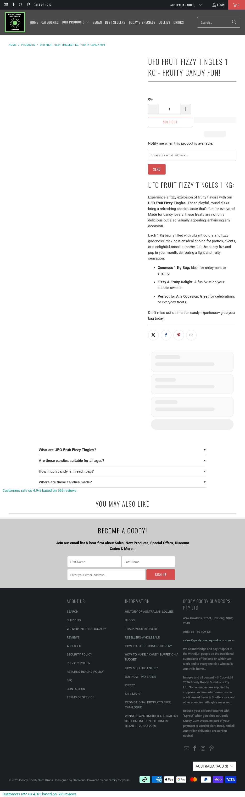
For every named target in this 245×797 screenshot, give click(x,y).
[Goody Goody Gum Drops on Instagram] (21, 5)
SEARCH (72, 611)
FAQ (69, 680)
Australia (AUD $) (183, 5)
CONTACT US (76, 689)
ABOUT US (74, 646)
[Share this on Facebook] (166, 335)
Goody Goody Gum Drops (36, 780)
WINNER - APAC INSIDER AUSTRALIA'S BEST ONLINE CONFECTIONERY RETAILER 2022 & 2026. (151, 721)
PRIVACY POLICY (78, 663)
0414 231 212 (43, 5)
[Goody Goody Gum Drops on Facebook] (13, 5)
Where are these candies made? (65, 482)
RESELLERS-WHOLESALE (142, 637)
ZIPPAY (130, 685)
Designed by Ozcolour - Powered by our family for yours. (92, 780)
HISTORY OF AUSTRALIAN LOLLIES (149, 611)
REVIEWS (73, 637)
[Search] (234, 22)
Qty (150, 99)
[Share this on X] (153, 335)
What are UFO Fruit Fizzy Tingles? (67, 450)
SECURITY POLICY (79, 654)
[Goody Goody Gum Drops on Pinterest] (28, 5)
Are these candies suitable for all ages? (71, 460)
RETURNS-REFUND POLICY (85, 671)
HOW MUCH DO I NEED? (141, 668)
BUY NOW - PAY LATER (140, 676)
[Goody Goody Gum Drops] (15, 22)
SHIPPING (74, 620)
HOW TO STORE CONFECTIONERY (148, 646)
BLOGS (130, 620)
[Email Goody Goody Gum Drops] (6, 5)
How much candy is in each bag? (66, 471)
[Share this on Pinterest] (178, 335)
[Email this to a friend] (191, 335)
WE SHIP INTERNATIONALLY (86, 629)
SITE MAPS (132, 693)
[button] (75, 22)
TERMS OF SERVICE (80, 697)
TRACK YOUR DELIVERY (141, 629)
